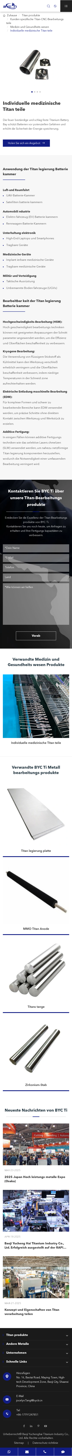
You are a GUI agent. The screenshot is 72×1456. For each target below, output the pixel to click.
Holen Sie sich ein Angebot (26, 143)
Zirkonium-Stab (36, 1085)
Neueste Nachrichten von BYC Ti (36, 1111)
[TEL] (45, 1452)
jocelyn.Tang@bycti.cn (29, 1400)
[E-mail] (27, 1452)
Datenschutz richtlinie (45, 1443)
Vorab (36, 635)
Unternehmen (16, 1352)
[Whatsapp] (9, 1452)
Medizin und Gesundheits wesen (29, 27)
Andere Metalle (17, 1343)
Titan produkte (31, 15)
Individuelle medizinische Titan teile (31, 31)
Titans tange (36, 1006)
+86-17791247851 (27, 1415)
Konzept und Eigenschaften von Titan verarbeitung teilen (32, 1312)
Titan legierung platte (36, 851)
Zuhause (12, 15)
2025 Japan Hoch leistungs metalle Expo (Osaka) (35, 1179)
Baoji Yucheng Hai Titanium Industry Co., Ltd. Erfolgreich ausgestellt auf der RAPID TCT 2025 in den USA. (35, 1246)
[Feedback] (63, 1452)
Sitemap (19, 1443)
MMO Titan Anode (36, 928)
